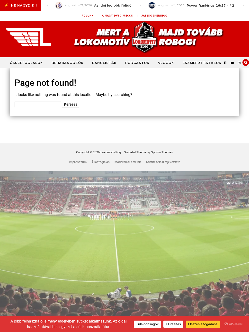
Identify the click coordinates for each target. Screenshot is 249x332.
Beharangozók (67, 63)
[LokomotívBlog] (124, 37)
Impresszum (78, 162)
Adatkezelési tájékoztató (163, 162)
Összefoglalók (26, 63)
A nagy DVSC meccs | (120, 15)
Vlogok (166, 63)
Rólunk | (90, 15)
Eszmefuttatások (202, 63)
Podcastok (137, 63)
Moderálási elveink (128, 162)
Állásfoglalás (100, 162)
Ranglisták (104, 63)
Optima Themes (162, 152)
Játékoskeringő (154, 15)
